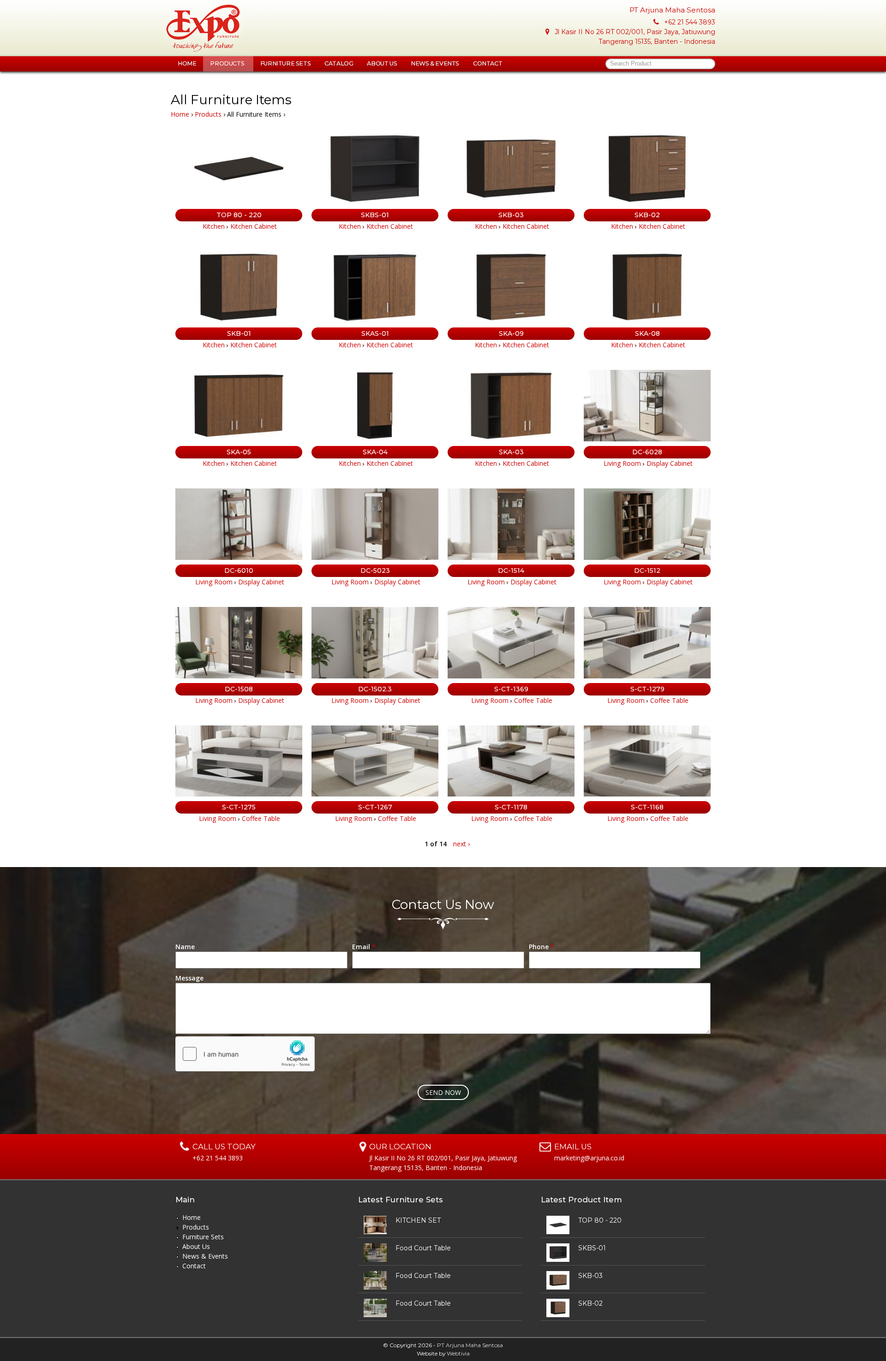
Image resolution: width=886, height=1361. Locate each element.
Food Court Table (423, 1248)
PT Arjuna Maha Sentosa (470, 1345)
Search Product (631, 63)
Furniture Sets (285, 63)
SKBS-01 (375, 215)
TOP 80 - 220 (239, 215)
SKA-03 (511, 452)
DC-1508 (239, 689)
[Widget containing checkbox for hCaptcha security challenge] (245, 1053)
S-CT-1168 (647, 807)
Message (189, 978)
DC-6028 (647, 452)
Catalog (338, 63)
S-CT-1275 (239, 807)
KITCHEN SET (418, 1220)
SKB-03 (511, 215)
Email (364, 946)
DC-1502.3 (375, 689)
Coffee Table (533, 700)
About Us (382, 63)
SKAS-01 (375, 333)
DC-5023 (375, 570)
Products (227, 63)
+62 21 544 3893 (689, 22)
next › (461, 843)
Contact (487, 63)
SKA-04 (375, 452)
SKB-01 (239, 333)
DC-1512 (647, 570)
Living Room (622, 463)
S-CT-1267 (375, 807)
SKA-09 (511, 333)
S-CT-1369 (511, 689)
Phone (541, 946)
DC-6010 (238, 570)
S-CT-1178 (511, 807)
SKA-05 (239, 452)
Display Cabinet (670, 463)
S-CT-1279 (647, 689)
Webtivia (458, 1353)
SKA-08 (647, 333)
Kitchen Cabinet (253, 226)
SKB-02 (647, 215)
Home (187, 63)
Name (185, 946)
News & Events (435, 63)
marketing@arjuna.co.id (589, 1157)
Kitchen (214, 226)
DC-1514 (511, 570)
